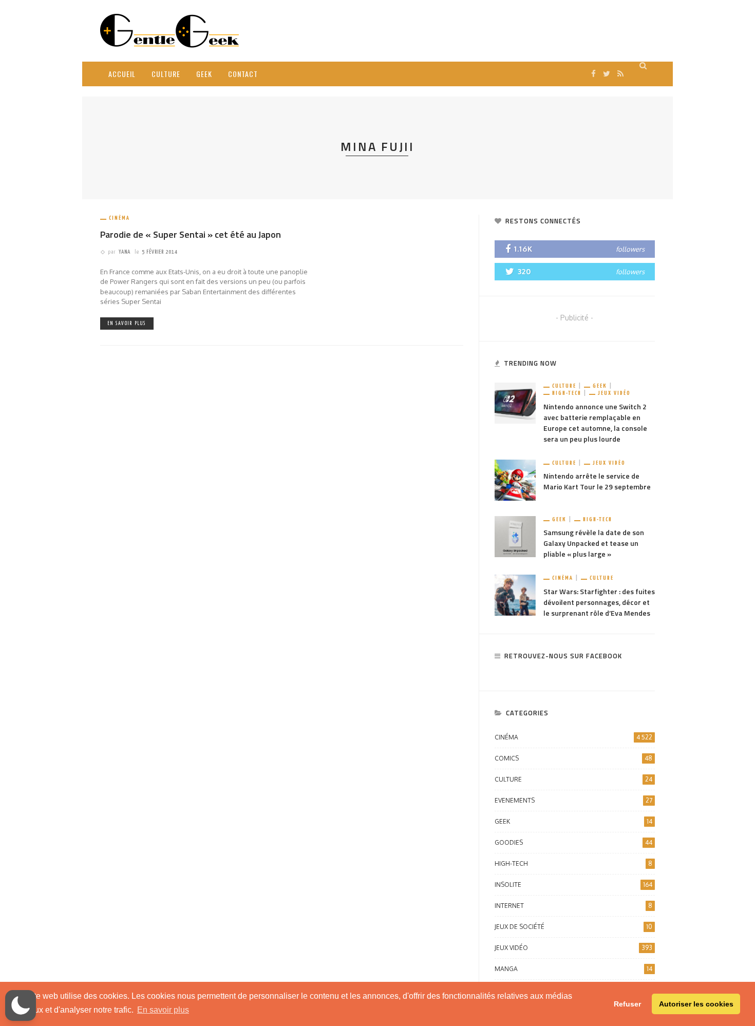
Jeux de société (573, 926)
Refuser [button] (627, 1004)
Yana (124, 252)
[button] (20, 1005)
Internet (573, 905)
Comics (573, 758)
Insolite (573, 884)
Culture (166, 73)
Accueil (122, 73)
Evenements (573, 800)
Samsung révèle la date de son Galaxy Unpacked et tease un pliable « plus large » (593, 543)
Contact (243, 73)
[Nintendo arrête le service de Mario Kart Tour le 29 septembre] (515, 479)
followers (630, 249)
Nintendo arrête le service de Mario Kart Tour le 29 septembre (597, 481)
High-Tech (566, 393)
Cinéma (119, 218)
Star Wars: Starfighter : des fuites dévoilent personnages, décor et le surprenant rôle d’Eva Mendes (599, 602)
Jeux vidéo (614, 393)
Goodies (573, 842)
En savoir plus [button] (163, 1009)
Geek (204, 73)
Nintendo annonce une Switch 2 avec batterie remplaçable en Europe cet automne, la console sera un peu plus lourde (595, 422)
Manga (573, 969)
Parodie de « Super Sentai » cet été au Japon (190, 234)
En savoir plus (127, 323)
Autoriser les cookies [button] (696, 1004)
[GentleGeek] (169, 30)
